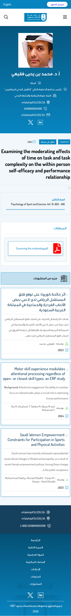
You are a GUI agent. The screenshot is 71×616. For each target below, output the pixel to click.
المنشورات (36, 583)
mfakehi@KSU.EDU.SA (33, 115)
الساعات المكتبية (35, 562)
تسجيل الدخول (57, 4)
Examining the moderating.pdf (32, 248)
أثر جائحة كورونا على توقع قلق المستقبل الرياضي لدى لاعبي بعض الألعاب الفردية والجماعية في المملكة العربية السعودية (36, 302)
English (7, 4)
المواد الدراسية (35, 554)
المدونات (35, 576)
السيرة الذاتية (35, 547)
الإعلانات (35, 569)
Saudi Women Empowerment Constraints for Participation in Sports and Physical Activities (36, 439)
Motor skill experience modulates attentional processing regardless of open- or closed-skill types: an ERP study (34, 373)
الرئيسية (35, 540)
